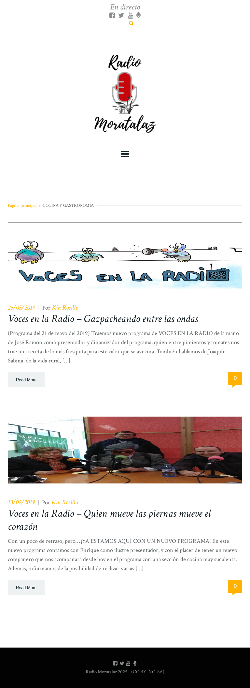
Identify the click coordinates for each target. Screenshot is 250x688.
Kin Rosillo (65, 307)
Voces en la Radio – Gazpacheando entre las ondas (103, 319)
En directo (125, 7)
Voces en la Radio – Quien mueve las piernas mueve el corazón (109, 520)
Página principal (22, 205)
